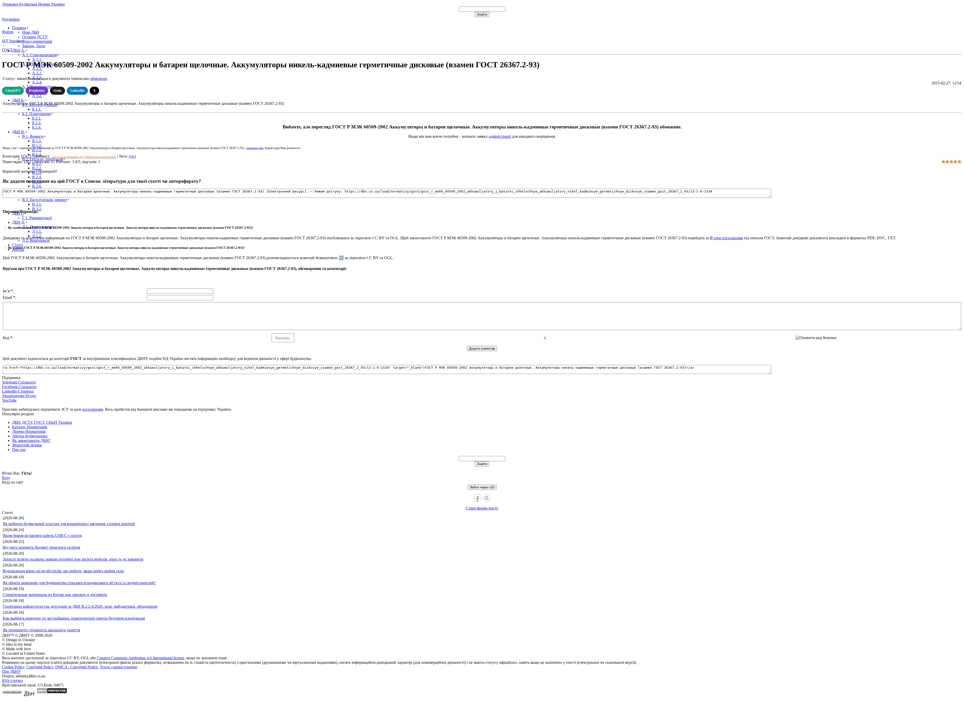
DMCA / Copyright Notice (76, 667)
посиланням (92, 409)
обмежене (98, 78)
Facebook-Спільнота (19, 387)
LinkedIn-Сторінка (17, 391)
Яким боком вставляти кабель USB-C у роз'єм (42, 535)
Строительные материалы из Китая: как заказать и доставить (55, 594)
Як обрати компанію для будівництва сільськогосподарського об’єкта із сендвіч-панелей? (79, 583)
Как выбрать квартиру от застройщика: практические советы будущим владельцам (74, 618)
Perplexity (37, 90)
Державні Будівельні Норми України (33, 4)
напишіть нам (255, 148)
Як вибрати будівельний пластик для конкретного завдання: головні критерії (69, 524)
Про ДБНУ (11, 671)
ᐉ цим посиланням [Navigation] (726, 238)
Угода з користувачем (118, 667)
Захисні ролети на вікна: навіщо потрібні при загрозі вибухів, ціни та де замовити (73, 559)
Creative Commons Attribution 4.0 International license (140, 658)
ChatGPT (13, 90)
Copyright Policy (39, 667)
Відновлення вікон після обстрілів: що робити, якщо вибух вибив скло (63, 571)
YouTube (9, 400)
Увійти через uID (482, 487)
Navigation (11, 19)
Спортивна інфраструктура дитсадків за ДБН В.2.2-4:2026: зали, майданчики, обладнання (80, 606)
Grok (57, 90)
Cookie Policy (13, 667)
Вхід (6, 478)
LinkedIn (77, 90)
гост (132, 156)
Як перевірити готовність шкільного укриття (41, 630)
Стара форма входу (482, 508)
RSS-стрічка (12, 680)
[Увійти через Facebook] (477, 498)
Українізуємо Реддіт (19, 396)
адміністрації (500, 136)
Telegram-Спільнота (19, 382)
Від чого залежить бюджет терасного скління (41, 547)
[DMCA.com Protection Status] (52, 692)
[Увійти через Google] (487, 498)
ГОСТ (26, 156)
